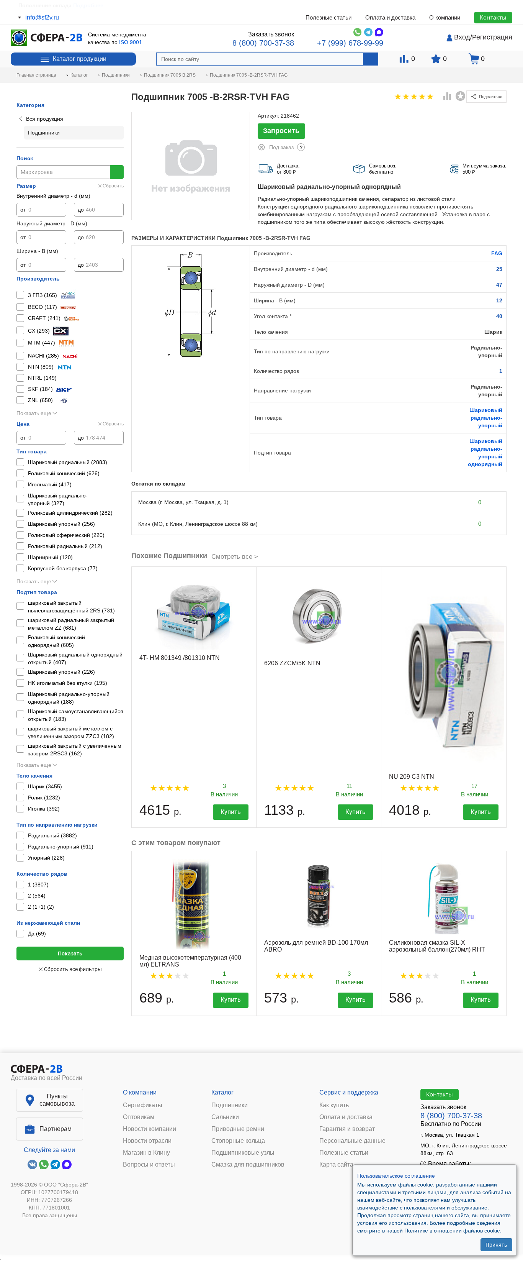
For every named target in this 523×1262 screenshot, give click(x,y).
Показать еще (33, 413)
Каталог (222, 1092)
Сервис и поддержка (348, 1092)
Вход (462, 37)
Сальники (225, 1117)
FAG (496, 253)
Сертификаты (142, 1105)
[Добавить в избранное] (460, 96)
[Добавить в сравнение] (447, 97)
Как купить (334, 1105)
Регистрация (492, 37)
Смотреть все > (234, 556)
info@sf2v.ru (42, 17)
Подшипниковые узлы (243, 1153)
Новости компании (149, 1129)
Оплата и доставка (390, 17)
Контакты (493, 17)
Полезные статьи (328, 17)
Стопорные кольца (238, 1141)
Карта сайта (336, 1165)
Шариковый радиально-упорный (485, 417)
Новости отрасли (147, 1141)
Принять (496, 1245)
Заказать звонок (271, 34)
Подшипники (229, 1105)
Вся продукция (44, 119)
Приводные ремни (237, 1129)
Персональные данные (352, 1141)
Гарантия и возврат (347, 1129)
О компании (444, 17)
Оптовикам (138, 1117)
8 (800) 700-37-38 (263, 43)
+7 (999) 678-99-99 (350, 43)
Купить (231, 812)
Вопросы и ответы (149, 1165)
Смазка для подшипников (247, 1165)
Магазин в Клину (146, 1153)
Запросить (281, 131)
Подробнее (88, 5)
